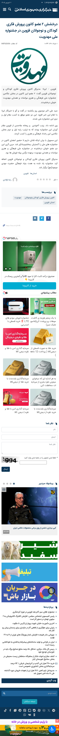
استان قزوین (49, 202)
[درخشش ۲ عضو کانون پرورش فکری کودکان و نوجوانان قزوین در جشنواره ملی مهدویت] (29, 66)
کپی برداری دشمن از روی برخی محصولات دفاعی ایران (34, 528)
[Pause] (6, 269)
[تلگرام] (54, 710)
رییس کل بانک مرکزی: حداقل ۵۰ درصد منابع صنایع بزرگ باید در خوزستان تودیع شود (28, 651)
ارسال (5, 469)
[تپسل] (4, 238)
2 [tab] (10, 484)
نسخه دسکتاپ (29, 701)
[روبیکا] (44, 710)
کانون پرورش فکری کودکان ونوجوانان (39, 197)
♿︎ (52, 729)
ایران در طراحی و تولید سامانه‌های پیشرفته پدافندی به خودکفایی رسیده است (28, 643)
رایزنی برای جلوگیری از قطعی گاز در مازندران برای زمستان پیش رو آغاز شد (28, 629)
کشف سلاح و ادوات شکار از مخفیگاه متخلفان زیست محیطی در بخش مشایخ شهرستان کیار (29, 658)
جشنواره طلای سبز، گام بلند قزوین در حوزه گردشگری (33, 612)
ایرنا (33, 10)
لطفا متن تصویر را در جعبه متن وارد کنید (40, 458)
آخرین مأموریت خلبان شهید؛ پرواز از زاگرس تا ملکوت (33, 623)
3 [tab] (7, 484)
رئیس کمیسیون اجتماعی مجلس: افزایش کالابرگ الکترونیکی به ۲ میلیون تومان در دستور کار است (28, 618)
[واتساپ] (25, 715)
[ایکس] (49, 710)
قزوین (25, 173)
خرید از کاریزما (30, 286)
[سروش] (20, 710)
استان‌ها (33, 173)
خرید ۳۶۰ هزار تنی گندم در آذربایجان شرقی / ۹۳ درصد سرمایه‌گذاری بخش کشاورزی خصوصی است (32, 665)
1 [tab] (14, 484)
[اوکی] (34, 715)
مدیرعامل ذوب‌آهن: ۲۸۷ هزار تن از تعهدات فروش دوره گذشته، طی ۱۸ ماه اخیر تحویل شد (29, 672)
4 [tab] (4, 484)
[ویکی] (30, 715)
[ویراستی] (15, 710)
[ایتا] (25, 710)
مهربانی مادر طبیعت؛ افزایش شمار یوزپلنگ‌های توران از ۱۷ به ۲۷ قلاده (29, 636)
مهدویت (18, 197)
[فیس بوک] (10, 710)
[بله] (34, 710)
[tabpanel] (29, 511)
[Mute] (10, 269)
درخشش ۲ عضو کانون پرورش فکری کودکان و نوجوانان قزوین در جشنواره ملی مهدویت (31, 30)
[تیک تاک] (5, 710)
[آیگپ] (30, 710)
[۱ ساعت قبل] (29, 505)
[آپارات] (39, 710)
